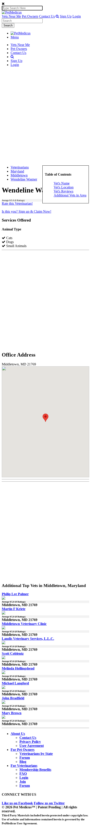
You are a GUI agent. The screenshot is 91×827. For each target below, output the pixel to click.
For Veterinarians (24, 766)
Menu (15, 37)
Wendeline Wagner (24, 179)
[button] (57, 16)
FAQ (23, 773)
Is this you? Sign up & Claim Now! (26, 211)
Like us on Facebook (17, 803)
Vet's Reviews (63, 191)
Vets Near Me (11, 16)
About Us (18, 734)
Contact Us (47, 16)
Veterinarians (20, 167)
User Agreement (31, 746)
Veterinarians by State (36, 754)
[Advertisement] (45, 116)
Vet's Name (62, 183)
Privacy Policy (30, 742)
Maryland (17, 171)
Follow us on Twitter (49, 803)
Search (8, 25)
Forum (24, 758)
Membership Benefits (35, 769)
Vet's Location (64, 187)
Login (76, 16)
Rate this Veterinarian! (17, 203)
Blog (22, 762)
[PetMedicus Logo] (20, 33)
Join (22, 781)
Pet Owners (30, 16)
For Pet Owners (22, 750)
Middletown (19, 175)
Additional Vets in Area (70, 195)
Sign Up (66, 16)
